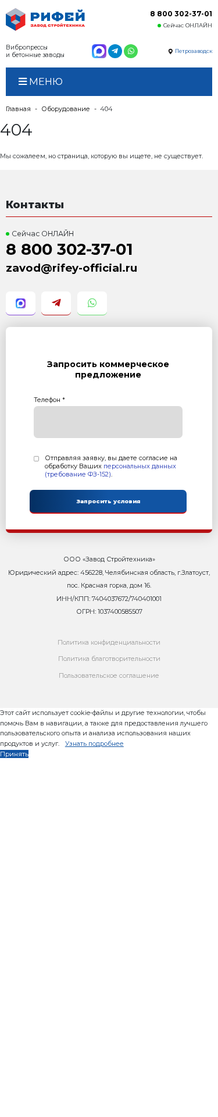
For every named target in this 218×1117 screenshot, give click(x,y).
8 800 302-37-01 (181, 13)
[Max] (99, 51)
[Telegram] (115, 51)
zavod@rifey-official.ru (71, 268)
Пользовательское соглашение (109, 675)
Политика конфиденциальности (109, 642)
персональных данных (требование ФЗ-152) (110, 470)
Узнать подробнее (94, 743)
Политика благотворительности (109, 658)
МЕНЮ (45, 81)
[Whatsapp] (131, 51)
